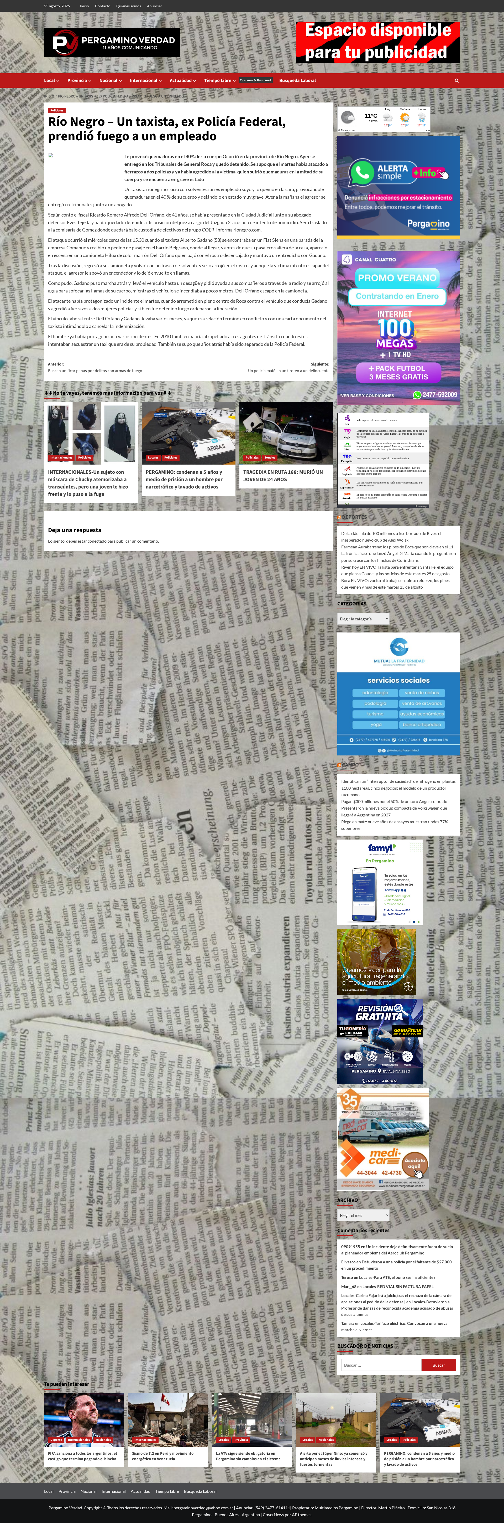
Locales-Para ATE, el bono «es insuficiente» (397, 1277)
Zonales (270, 457)
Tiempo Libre (237, 80)
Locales (153, 457)
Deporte (56, 1440)
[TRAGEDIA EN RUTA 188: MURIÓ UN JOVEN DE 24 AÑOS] (286, 433)
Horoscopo (421, 506)
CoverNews (273, 1514)
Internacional (143, 80)
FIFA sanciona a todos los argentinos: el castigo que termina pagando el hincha (82, 1456)
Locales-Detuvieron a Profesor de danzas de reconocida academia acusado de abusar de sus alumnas (397, 1308)
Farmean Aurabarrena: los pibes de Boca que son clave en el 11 (397, 546)
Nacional (108, 80)
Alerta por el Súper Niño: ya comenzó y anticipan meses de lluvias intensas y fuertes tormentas (334, 1459)
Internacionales (61, 457)
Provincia (77, 80)
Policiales (56, 110)
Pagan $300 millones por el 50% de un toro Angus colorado (394, 801)
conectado (97, 540)
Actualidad (181, 80)
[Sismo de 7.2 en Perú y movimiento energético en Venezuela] (168, 1420)
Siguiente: (288, 367)
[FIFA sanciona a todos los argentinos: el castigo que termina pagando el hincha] (84, 1420)
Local (49, 80)
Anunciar (154, 6)
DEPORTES (354, 517)
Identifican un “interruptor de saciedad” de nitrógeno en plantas (398, 781)
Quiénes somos (128, 6)
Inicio (84, 6)
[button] (457, 80)
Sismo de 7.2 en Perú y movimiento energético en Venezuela (162, 1456)
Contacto (102, 6)
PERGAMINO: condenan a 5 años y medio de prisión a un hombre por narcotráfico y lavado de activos (184, 480)
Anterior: (95, 367)
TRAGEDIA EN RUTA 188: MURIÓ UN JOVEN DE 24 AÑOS (283, 476)
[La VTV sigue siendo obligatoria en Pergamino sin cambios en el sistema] (252, 1420)
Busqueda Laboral (297, 80)
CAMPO (350, 765)
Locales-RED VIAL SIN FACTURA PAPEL (398, 1286)
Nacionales (103, 1440)
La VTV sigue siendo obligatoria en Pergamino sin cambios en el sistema (248, 1456)
